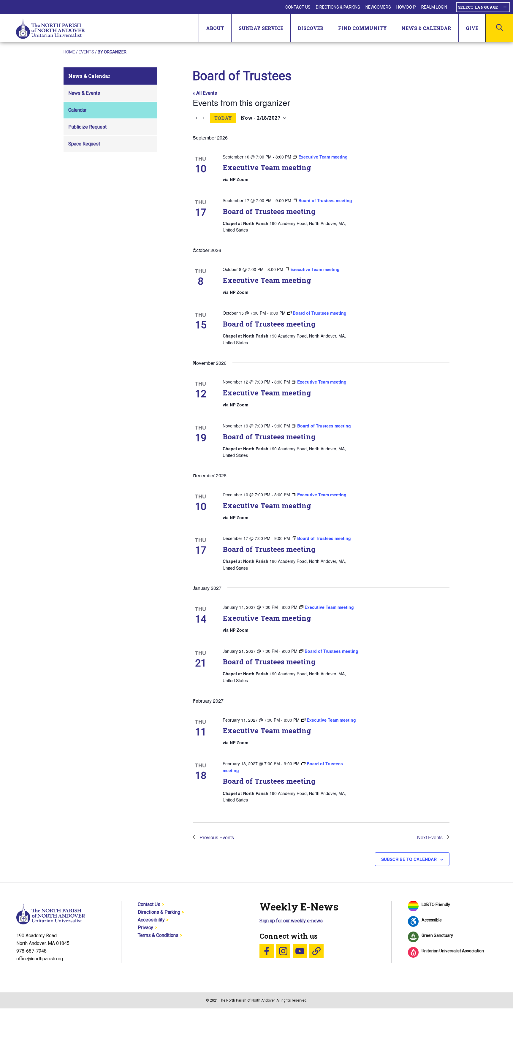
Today (223, 118)
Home (69, 52)
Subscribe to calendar (409, 859)
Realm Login (434, 7)
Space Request (84, 144)
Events (86, 52)
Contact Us (298, 7)
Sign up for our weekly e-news (291, 921)
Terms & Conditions (158, 935)
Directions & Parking (338, 7)
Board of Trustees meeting (269, 211)
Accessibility (151, 920)
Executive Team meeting (267, 167)
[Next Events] (203, 118)
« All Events (205, 93)
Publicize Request (87, 127)
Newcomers (378, 7)
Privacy (145, 927)
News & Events (84, 93)
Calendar (77, 110)
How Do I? (406, 7)
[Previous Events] (196, 118)
